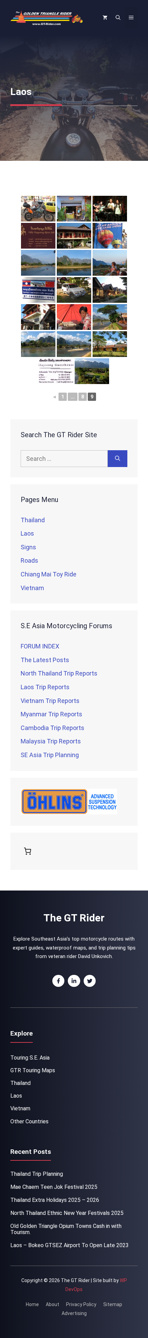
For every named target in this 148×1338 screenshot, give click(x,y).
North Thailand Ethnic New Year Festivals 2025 (67, 1213)
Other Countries (29, 1121)
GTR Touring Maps (32, 1070)
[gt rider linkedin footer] (74, 981)
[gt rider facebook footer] (58, 981)
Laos (27, 533)
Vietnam (32, 588)
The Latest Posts (45, 660)
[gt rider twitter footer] (90, 981)
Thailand (33, 520)
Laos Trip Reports (45, 687)
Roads (29, 560)
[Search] (117, 458)
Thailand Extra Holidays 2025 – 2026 (54, 1200)
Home (32, 1304)
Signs (28, 547)
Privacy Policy (81, 1304)
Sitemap (112, 1304)
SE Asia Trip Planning (50, 754)
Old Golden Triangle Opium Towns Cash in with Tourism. (65, 1229)
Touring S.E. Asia (30, 1057)
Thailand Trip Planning (36, 1174)
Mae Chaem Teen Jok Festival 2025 (53, 1187)
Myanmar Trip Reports (51, 714)
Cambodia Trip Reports (52, 727)
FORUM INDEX (40, 646)
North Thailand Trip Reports (59, 673)
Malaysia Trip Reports (51, 741)
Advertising (74, 1313)
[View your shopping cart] (105, 17)
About (52, 1304)
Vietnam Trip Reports (50, 700)
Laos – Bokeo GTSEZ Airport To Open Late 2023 (69, 1245)
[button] (118, 17)
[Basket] (29, 851)
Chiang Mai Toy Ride (48, 574)
